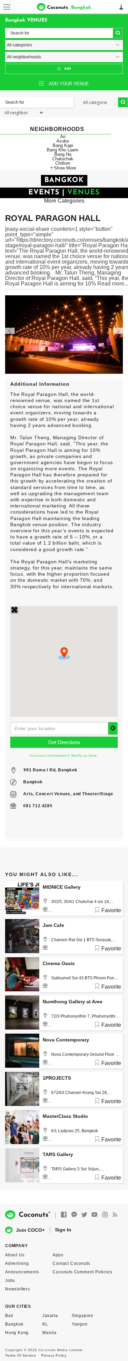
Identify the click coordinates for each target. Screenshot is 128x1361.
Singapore (83, 1315)
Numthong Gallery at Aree (72, 1001)
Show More (65, 167)
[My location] (113, 728)
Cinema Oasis (59, 963)
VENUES (83, 192)
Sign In (63, 1229)
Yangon (80, 1324)
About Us (14, 1255)
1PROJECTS (57, 1078)
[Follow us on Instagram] (104, 1215)
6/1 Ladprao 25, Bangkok (74, 1130)
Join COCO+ (30, 1230)
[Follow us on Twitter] (84, 1215)
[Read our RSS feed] (115, 1215)
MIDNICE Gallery (62, 887)
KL (45, 1324)
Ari (63, 136)
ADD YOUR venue (69, 83)
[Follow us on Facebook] (63, 1215)
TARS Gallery (58, 1154)
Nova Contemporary (66, 1039)
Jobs (10, 1280)
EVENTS (43, 192)
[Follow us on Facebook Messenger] (74, 1215)
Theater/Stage (97, 794)
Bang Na (62, 154)
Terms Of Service (20, 1355)
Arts (28, 794)
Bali (9, 1315)
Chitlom (62, 163)
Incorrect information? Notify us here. (64, 755)
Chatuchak (62, 158)
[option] (64, 334)
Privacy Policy (54, 1355)
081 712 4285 (38, 805)
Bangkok (33, 782)
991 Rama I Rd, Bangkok (50, 770)
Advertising (17, 1263)
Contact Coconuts (71, 1263)
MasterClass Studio (65, 1116)
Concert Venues (52, 794)
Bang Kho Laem (63, 149)
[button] (64, 653)
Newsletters (17, 1289)
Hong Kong (17, 1332)
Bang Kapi (63, 145)
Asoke (62, 141)
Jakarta (50, 1315)
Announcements (22, 1272)
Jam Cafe (53, 925)
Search (118, 33)
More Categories (64, 201)
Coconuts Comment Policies (82, 1272)
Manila (49, 1332)
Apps (58, 1255)
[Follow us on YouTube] (94, 1215)
